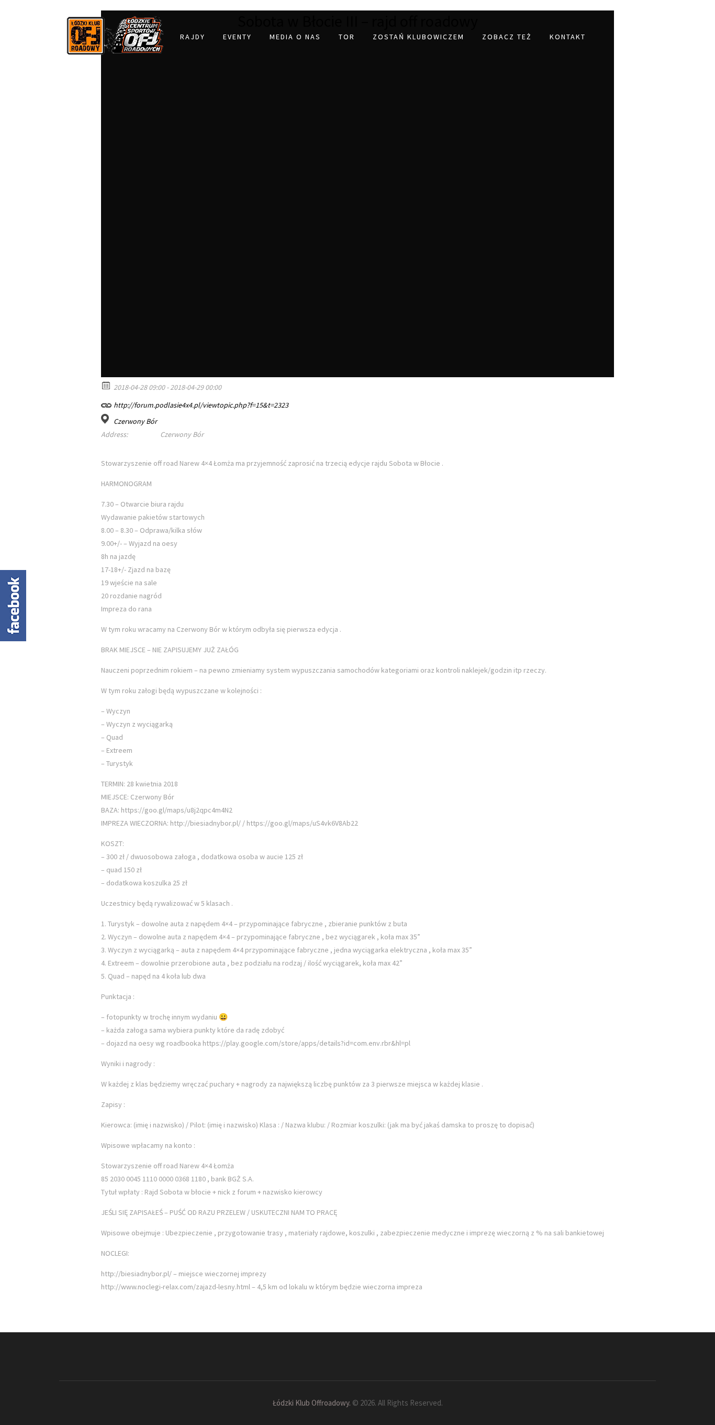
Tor (347, 36)
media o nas (295, 36)
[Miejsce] (106, 419)
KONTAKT (568, 36)
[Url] (106, 403)
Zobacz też (507, 36)
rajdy (192, 36)
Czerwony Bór (135, 421)
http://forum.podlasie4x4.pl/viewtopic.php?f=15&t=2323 (200, 405)
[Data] (106, 385)
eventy (237, 36)
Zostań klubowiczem (418, 36)
